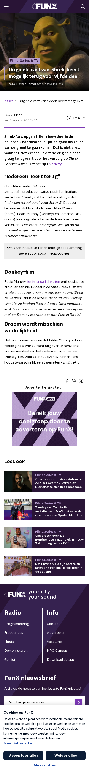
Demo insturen (16, 650)
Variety (55, 164)
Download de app (60, 659)
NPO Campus (57, 650)
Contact (53, 624)
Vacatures (55, 641)
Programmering (16, 624)
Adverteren (56, 632)
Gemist (9, 659)
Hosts (9, 641)
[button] (6, 7)
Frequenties (13, 632)
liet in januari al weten (43, 281)
